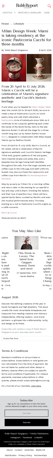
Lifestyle (7, 13)
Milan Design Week (41, 107)
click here (36, 386)
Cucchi (13, 212)
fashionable (7, 120)
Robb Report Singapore (16, 50)
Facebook (27, 437)
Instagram (15, 437)
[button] (4, 5)
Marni (4, 137)
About (10, 450)
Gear (47, 13)
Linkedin (38, 437)
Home (5, 23)
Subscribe (26, 422)
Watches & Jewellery (29, 13)
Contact (18, 450)
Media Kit (40, 450)
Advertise (29, 450)
